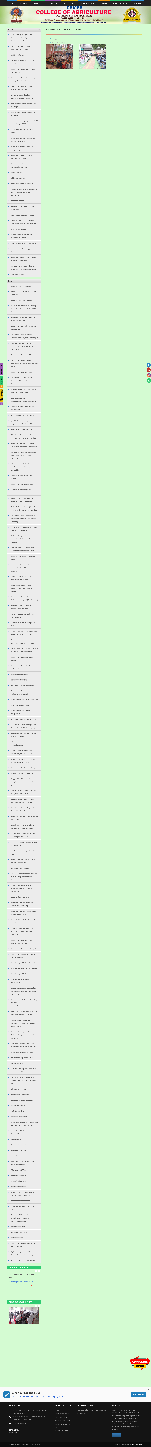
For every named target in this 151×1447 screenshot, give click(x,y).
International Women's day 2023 (22, 1095)
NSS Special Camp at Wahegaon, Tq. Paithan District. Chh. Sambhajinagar (24, 726)
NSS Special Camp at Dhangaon (22, 429)
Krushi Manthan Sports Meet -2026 (23, 415)
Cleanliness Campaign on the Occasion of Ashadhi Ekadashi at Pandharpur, (22, 346)
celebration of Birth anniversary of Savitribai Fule (23, 1132)
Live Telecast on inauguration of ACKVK (22, 852)
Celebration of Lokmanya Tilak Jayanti (24, 355)
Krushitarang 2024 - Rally (19, 974)
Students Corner (88, 3)
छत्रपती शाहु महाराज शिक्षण (18, 1227)
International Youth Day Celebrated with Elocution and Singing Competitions (23, 467)
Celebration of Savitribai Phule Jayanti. (21, 477)
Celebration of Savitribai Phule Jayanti (24, 768)
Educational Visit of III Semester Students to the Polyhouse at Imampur (24, 336)
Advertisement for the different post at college (23, 105)
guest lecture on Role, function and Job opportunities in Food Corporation (24, 826)
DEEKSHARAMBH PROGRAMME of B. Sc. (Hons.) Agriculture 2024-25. (24, 835)
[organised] (60, 56)
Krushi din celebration (19, 229)
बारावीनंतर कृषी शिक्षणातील (17, 55)
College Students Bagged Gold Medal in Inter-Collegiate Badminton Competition (24, 877)
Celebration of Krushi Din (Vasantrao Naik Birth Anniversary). (23, 667)
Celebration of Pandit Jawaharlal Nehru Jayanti (22, 491)
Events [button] (11, 281)
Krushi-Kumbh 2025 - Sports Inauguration (20, 712)
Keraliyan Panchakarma (62, 1430)
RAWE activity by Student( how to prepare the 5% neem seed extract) (23, 267)
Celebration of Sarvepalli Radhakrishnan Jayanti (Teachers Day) (24, 598)
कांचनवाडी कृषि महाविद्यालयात (18, 1187)
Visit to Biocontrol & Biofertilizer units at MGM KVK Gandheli (24, 734)
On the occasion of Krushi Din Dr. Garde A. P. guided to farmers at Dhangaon (22, 931)
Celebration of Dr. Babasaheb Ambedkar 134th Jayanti (21, 47)
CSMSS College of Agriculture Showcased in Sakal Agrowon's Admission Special (22, 38)
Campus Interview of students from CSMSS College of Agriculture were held (23, 1080)
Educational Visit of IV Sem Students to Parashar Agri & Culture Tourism (23, 436)
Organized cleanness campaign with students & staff (24, 843)
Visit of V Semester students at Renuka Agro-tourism (24, 817)
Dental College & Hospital (63, 1421)
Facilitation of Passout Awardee (22, 773)
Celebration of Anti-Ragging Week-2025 (23, 624)
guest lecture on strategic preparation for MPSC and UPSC (22, 422)
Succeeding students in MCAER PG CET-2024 (23, 62)
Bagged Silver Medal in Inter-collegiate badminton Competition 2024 (23, 782)
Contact (137, 3)
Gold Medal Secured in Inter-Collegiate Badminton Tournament (23, 641)
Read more (34, 1289)
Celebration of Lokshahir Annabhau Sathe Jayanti (23, 327)
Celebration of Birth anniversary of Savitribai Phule (23, 1244)
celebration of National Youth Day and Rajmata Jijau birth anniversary (24, 1123)
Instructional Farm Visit (19, 1232)
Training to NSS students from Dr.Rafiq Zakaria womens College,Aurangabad (21, 1218)
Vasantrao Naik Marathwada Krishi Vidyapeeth (91, 1410)
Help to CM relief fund (18, 275)
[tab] (24, 30)
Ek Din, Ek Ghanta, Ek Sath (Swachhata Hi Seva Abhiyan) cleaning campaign (24, 508)
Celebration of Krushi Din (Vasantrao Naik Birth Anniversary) (23, 87)
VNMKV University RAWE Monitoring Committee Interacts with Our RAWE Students (23, 309)
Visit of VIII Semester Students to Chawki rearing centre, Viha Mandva (24, 445)
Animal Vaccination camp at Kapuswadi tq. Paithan (21, 165)
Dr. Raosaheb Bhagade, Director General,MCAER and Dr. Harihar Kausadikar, (22, 888)
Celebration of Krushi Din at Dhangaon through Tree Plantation (24, 79)
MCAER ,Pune (81, 1414)
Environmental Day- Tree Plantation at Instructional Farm (23, 1070)
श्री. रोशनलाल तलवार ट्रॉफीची (19, 1117)
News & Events (69, 3)
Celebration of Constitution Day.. (22, 484)
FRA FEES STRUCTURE (120, 3)
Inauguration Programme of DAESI (23, 1260)
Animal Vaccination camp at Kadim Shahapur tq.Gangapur (23, 156)
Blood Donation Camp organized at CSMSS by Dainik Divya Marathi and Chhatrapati (23, 991)
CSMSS (57, 1410)
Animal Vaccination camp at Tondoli (23, 184)
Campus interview (17, 1063)
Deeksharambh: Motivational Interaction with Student (21, 578)
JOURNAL (104, 3)
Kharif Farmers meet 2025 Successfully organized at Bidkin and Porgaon (24, 650)
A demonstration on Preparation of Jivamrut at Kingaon (23, 1163)
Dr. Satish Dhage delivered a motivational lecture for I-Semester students (23, 539)
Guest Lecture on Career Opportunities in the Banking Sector (23, 399)
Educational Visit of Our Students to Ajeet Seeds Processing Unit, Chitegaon (23, 455)
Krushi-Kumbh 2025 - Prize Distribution (24, 700)
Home (12, 3)
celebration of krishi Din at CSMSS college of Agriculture (23, 139)
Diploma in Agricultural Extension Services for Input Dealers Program (23, 222)
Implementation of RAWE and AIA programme (22, 207)
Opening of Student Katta (20, 897)
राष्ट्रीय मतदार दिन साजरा (17, 201)
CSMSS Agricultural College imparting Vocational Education (22, 96)
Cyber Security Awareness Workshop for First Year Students (24, 528)
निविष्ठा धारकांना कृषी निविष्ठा (18, 1170)
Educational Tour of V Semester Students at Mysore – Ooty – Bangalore (22, 381)
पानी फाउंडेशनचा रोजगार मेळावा (19, 680)
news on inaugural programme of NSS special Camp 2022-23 (24, 122)
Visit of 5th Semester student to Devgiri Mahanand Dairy (22, 904)
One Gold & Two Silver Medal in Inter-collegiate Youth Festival (24, 792)
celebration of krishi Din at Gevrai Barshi (23, 131)
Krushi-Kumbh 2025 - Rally (20, 705)
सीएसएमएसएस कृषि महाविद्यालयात (19, 674)
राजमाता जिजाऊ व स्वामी (17, 1238)
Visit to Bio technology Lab (20, 1150)
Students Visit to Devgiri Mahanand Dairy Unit (23, 293)
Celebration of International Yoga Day (24, 949)
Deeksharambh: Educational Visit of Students (23, 557)
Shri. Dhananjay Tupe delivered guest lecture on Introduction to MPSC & (24, 1013)
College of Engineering (62, 1417)
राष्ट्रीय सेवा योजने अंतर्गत (17, 1111)
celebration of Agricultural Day (22, 1052)
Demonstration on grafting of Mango (24, 243)
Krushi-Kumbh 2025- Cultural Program (24, 719)
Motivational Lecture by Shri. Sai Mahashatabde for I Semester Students (22, 568)
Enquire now (138, 1394)
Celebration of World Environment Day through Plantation (23, 955)
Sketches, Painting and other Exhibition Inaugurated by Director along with (23, 1035)
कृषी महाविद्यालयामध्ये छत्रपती (18, 1176)
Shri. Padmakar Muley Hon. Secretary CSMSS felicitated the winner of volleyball (24, 1003)
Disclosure (1, 369)
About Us (24, 3)
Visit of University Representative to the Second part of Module (23, 1193)
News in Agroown (17, 173)
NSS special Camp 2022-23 (20, 1106)
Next (39, 1271)
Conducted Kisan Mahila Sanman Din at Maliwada (24, 921)
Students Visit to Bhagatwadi (21, 286)
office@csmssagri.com (20, 1423)
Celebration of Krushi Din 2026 (21, 372)
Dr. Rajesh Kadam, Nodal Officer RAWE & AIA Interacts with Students (24, 632)
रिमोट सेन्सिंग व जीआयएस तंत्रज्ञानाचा (20, 1201)
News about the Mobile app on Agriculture (21, 250)
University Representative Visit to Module (22, 1207)
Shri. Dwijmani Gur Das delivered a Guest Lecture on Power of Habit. (23, 549)
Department (53, 3)
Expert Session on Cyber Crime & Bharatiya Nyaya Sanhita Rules (22, 752)
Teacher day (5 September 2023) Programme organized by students (23, 1045)
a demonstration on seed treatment (23, 215)
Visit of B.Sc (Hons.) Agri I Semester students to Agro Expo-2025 (23, 760)
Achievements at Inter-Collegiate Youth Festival (22, 615)
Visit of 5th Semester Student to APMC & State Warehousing (24, 912)
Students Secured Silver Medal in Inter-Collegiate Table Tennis (22, 499)
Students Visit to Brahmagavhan (22, 300)
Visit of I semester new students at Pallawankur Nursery (23, 861)
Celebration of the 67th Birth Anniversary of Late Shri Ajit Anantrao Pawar (24, 363)
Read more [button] (116, 1435)
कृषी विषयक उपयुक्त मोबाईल (18, 178)
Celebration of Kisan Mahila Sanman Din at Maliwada (23, 70)
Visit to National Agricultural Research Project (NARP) (21, 607)
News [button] (10, 30)
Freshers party (16, 1139)
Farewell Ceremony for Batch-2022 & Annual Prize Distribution (23, 390)
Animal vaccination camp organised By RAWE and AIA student (23, 258)
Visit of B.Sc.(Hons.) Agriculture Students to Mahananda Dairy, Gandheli (22, 588)
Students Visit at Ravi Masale (21, 1145)
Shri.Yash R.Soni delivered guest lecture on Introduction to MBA (22, 800)
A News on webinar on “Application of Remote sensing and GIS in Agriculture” (24, 192)
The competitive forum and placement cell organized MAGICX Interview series (23, 1023)
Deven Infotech (136, 1445)
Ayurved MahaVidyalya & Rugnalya (62, 1425)
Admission (38, 3)
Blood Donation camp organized (22, 685)
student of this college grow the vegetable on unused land (22, 236)
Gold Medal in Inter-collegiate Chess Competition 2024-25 (24, 809)
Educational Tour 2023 (19, 1089)
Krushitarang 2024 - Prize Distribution (24, 963)
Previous (36, 1271)
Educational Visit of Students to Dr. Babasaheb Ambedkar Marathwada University (23, 519)
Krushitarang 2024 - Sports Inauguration (20, 981)
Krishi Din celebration (18, 1156)
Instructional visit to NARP (20, 868)
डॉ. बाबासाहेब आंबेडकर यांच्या (18, 1181)
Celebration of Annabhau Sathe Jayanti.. (22, 658)
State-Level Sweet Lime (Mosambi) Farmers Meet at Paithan (23, 318)
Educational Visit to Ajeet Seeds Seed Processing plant (24, 743)
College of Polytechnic (62, 1414)
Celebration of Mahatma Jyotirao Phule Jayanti (22, 408)
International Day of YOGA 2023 (22, 1058)
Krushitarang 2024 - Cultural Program (24, 968)
